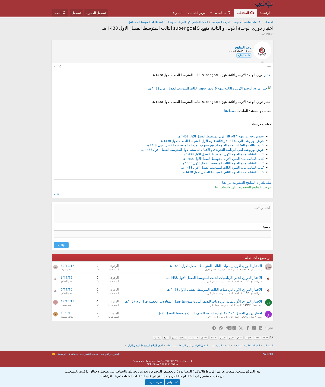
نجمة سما (257, 305)
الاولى (223, 337)
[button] (211, 13)
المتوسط (193, 337)
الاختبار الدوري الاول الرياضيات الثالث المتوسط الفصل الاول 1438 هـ (214, 289)
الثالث (213, 337)
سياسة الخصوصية (89, 354)
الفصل (204, 337)
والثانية (157, 337)
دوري (174, 337)
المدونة (177, 13)
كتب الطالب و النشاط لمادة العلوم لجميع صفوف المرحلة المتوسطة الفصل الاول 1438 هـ (205, 145)
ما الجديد (220, 13)
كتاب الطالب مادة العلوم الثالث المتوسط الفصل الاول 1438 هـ (222, 167)
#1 (55, 66)
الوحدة (183, 337)
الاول (231, 337)
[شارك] (60, 66)
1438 (265, 337)
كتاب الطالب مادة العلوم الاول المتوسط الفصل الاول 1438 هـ (223, 158)
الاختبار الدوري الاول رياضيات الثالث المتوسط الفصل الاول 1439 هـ (215, 265)
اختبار (267, 75)
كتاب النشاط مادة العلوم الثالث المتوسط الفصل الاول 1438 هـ (222, 163)
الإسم (267, 227)
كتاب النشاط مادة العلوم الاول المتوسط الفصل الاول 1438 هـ (223, 154)
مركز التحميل (197, 13)
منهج (166, 337)
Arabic (266, 354)
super (249, 337)
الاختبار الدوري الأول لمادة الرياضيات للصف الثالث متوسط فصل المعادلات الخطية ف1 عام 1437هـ (193, 301)
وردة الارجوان (255, 317)
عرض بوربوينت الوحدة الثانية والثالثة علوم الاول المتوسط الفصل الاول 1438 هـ (212, 141)
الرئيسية (265, 13)
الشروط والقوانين (110, 354)
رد (55, 194)
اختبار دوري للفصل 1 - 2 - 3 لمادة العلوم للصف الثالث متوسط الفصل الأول (210, 313)
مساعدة (73, 354)
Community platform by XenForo (162, 361)
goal (257, 337)
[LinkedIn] (234, 328)
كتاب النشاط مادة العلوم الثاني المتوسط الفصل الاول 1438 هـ (223, 172)
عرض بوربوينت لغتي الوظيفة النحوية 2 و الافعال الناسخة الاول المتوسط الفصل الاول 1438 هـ (202, 149)
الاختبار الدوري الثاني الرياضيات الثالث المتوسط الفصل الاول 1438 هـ (214, 277)
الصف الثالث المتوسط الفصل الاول (221, 269)
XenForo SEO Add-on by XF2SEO (162, 363)
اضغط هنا (230, 111)
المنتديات (243, 13)
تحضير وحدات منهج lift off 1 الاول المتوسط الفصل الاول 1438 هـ (221, 136)
